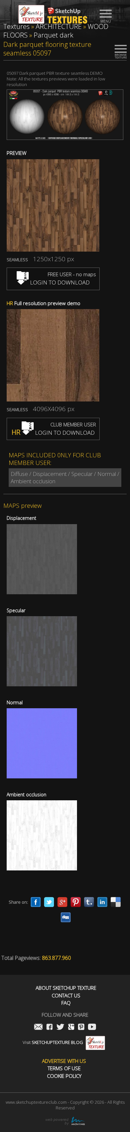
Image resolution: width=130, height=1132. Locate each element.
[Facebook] (36, 902)
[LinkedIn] (102, 902)
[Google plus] (62, 902)
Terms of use (64, 1068)
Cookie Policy (64, 1076)
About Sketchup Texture (66, 988)
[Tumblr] (89, 902)
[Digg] (66, 917)
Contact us (66, 995)
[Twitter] (49, 902)
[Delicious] (116, 902)
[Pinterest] (76, 902)
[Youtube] (92, 1027)
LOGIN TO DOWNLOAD (59, 282)
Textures (16, 26)
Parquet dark (53, 35)
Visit (53, 1042)
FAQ (66, 1003)
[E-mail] (38, 1027)
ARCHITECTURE (59, 26)
